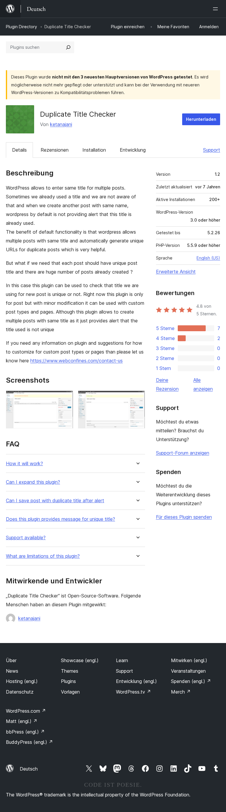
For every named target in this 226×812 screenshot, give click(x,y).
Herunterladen (201, 119)
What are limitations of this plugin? (43, 556)
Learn (122, 660)
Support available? (26, 537)
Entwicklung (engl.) (136, 681)
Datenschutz (20, 692)
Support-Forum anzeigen (182, 453)
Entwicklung (133, 150)
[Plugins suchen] (68, 47)
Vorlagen (70, 692)
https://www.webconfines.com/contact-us (76, 361)
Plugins (68, 681)
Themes (69, 671)
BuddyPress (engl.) (29, 742)
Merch (181, 692)
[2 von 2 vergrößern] (137, 398)
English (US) (208, 257)
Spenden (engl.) (191, 681)
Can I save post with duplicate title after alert (55, 500)
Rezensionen (55, 150)
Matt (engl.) (21, 721)
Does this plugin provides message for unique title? (60, 519)
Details (19, 150)
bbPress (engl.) (25, 732)
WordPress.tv (133, 692)
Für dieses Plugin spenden (184, 517)
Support (211, 150)
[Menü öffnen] (216, 9)
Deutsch (29, 769)
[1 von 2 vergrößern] (65, 398)
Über (11, 660)
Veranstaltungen (188, 671)
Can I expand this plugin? (33, 482)
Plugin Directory (21, 26)
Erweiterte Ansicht (176, 271)
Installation (94, 150)
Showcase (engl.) (80, 660)
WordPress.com (26, 711)
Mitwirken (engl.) (189, 660)
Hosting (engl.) (22, 681)
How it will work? (24, 463)
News (12, 671)
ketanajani (61, 124)
